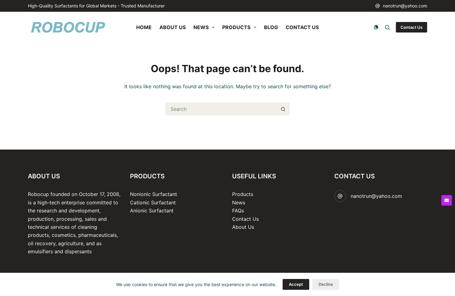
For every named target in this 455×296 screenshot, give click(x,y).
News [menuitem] (201, 27)
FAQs (238, 210)
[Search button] (283, 109)
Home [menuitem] (144, 27)
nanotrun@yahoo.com (405, 5)
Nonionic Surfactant (153, 194)
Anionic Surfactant (152, 210)
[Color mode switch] (376, 27)
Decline (325, 284)
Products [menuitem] (236, 27)
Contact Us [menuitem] (302, 27)
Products (242, 194)
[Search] (387, 27)
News (238, 202)
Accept (296, 284)
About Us (243, 227)
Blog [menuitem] (271, 27)
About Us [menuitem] (172, 27)
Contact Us (411, 27)
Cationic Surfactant (153, 202)
